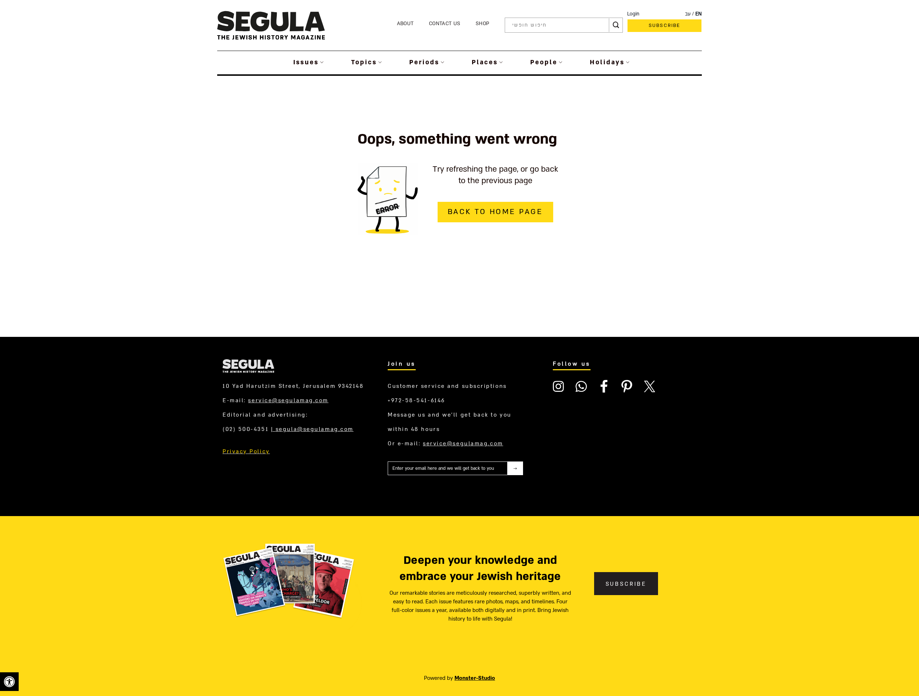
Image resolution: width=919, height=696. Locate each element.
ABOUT (405, 23)
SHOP (482, 23)
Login (633, 14)
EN (698, 14)
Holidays (607, 62)
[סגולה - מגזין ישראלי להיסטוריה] (271, 25)
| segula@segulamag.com (312, 429)
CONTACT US (444, 23)
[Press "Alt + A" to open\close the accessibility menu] (9, 681)
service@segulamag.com (288, 400)
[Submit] (616, 25)
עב (688, 14)
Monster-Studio (474, 678)
